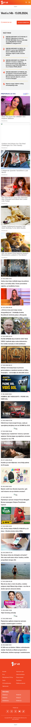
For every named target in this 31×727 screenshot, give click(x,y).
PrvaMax (4, 697)
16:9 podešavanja (6, 683)
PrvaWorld (5, 700)
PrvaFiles (18, 700)
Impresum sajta (20, 671)
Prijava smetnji (19, 677)
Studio (3, 680)
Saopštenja (19, 680)
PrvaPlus (4, 694)
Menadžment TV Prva (7, 677)
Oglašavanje (5, 686)
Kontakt (4, 671)
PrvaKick (18, 694)
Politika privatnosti (20, 683)
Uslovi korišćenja (20, 674)
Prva (3, 674)
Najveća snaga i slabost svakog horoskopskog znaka (15, 84)
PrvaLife (18, 697)
